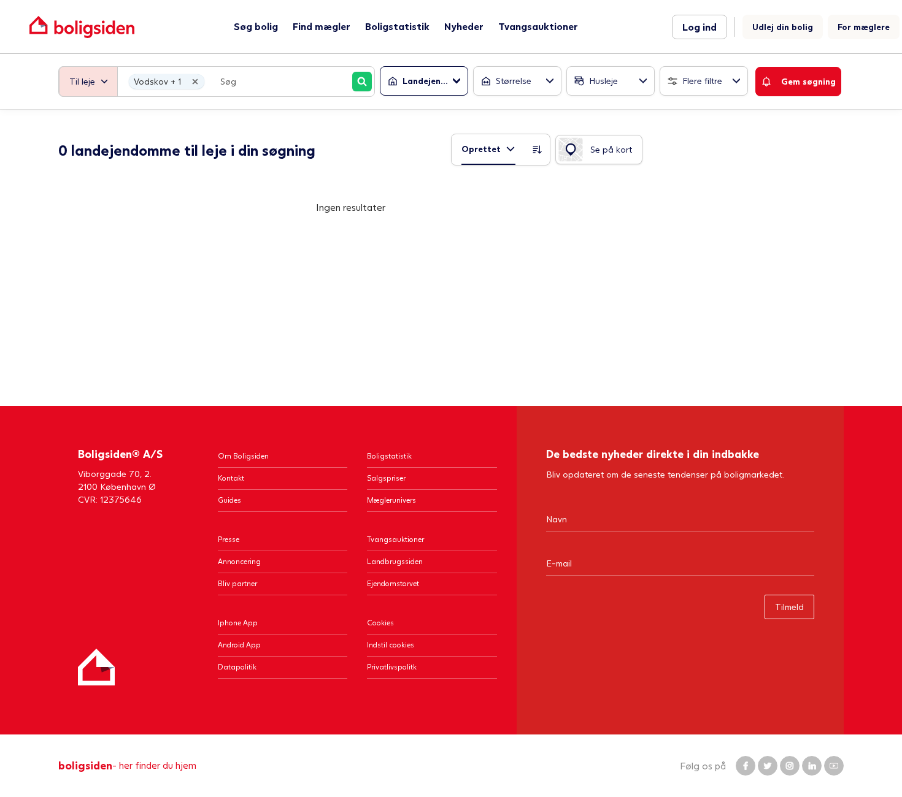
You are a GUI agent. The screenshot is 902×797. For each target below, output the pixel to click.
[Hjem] (96, 667)
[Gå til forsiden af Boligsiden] (81, 26)
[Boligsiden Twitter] (767, 766)
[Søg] (362, 81)
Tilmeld (789, 606)
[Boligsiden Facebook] (745, 766)
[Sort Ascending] (537, 149)
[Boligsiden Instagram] (790, 766)
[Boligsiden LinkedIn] (812, 766)
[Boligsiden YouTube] (834, 766)
